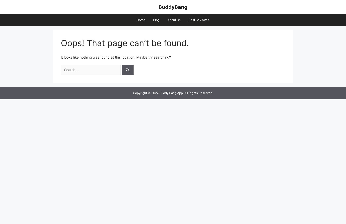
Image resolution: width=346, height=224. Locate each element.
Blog (156, 20)
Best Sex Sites (199, 20)
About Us (174, 20)
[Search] (128, 70)
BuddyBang (173, 7)
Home (141, 20)
